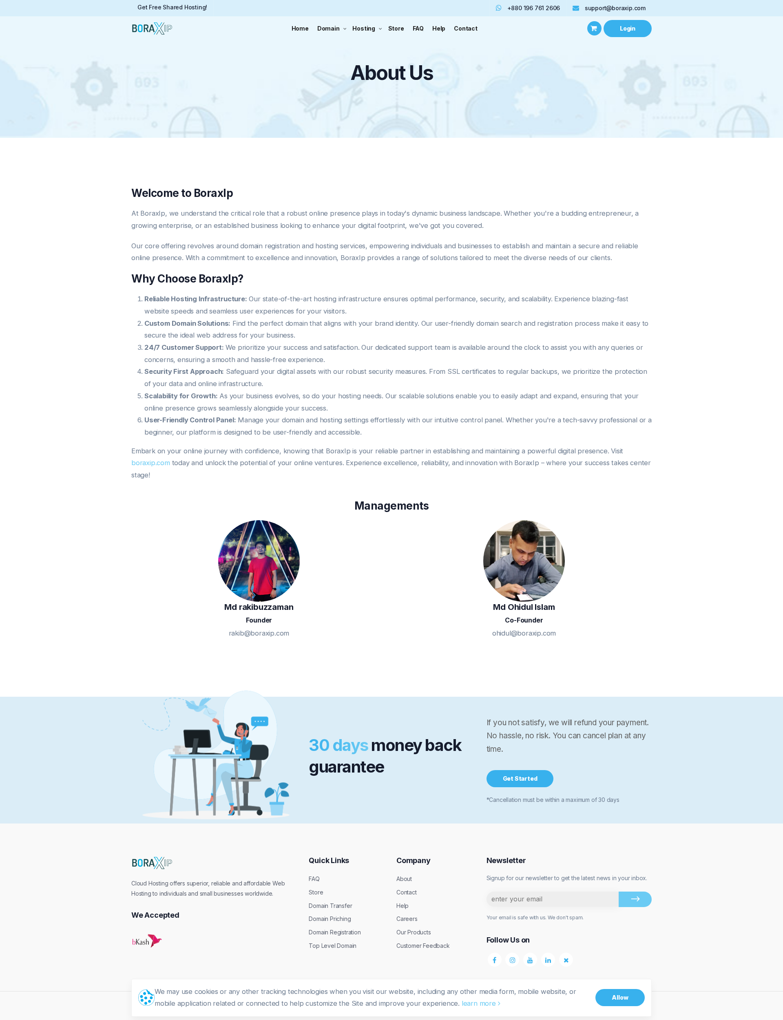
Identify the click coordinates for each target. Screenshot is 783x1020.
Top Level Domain (332, 945)
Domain (328, 28)
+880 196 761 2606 (533, 7)
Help (438, 28)
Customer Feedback (423, 945)
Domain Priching (330, 918)
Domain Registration (335, 932)
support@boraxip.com (615, 7)
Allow (620, 997)
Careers (407, 918)
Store (396, 28)
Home (300, 28)
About (404, 878)
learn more (480, 1003)
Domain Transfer (330, 905)
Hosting (363, 28)
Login (627, 28)
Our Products (413, 932)
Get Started (520, 778)
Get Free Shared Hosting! (172, 7)
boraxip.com (150, 463)
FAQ (418, 28)
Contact (466, 28)
